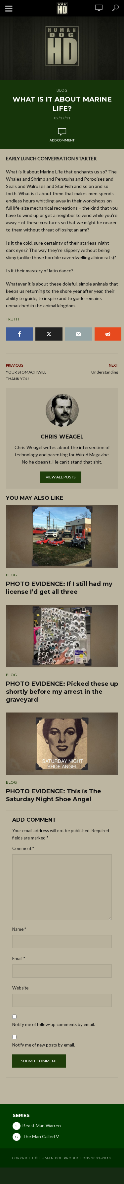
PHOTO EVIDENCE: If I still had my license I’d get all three (59, 587)
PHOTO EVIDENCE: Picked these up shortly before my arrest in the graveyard (62, 691)
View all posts (60, 476)
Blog (62, 90)
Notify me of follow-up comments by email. (53, 1024)
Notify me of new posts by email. (43, 1044)
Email (18, 958)
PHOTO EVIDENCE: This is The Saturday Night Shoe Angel (53, 795)
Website (20, 987)
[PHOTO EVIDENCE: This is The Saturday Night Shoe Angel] (62, 744)
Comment (23, 848)
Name (19, 929)
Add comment (62, 140)
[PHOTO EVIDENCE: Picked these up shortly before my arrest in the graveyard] (62, 636)
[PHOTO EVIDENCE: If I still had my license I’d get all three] (62, 536)
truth (12, 319)
